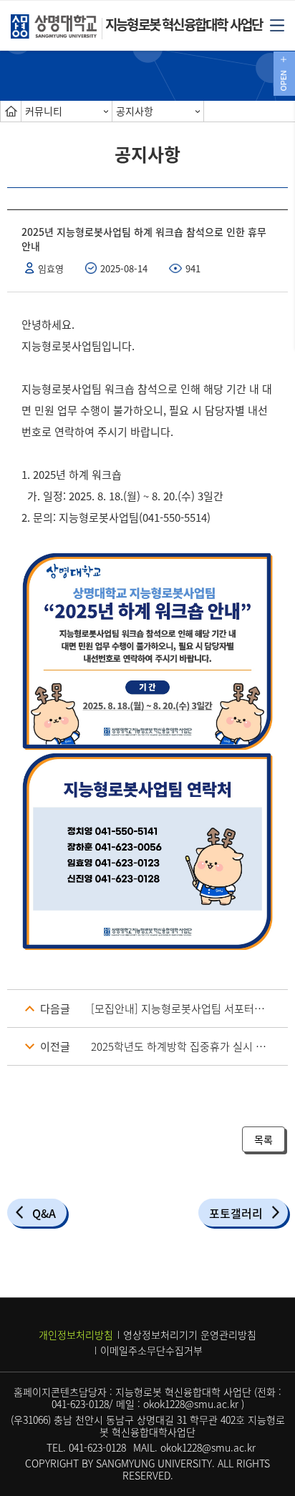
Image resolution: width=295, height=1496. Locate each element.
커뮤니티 (43, 111)
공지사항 (134, 111)
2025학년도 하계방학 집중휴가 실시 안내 (183, 1046)
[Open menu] (277, 24)
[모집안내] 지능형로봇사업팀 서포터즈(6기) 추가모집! (189, 1008)
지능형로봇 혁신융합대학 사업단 (183, 24)
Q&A (44, 1213)
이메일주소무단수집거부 (151, 1350)
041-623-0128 (80, 1404)
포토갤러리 (236, 1213)
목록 (263, 1139)
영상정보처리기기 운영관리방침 (189, 1334)
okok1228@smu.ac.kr (190, 1404)
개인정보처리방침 (76, 1334)
